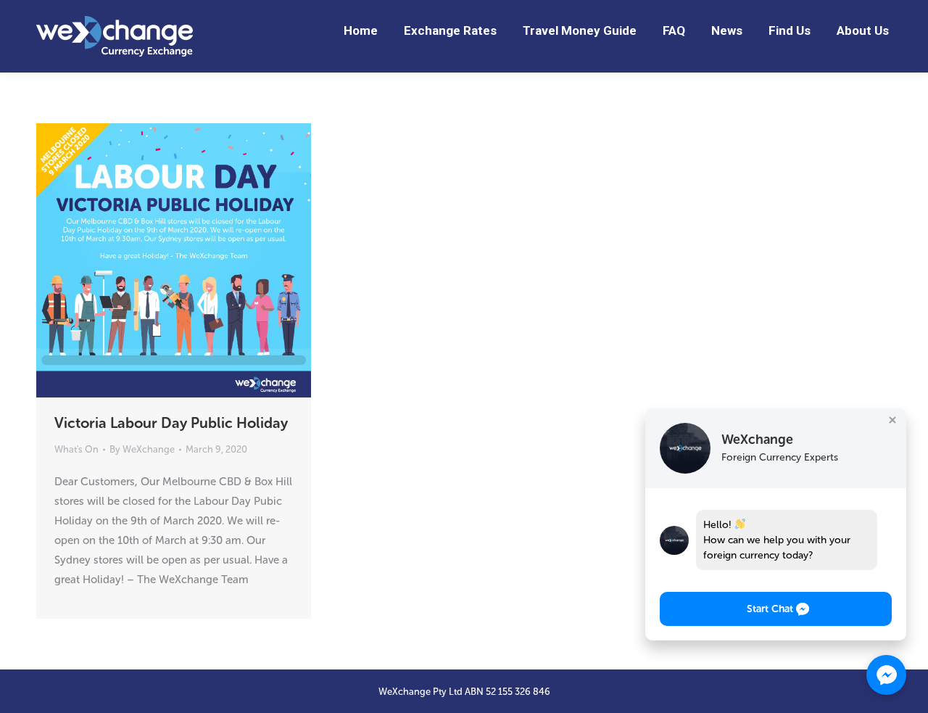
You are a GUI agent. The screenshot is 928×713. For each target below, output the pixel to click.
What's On (76, 449)
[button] (776, 609)
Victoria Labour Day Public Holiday (171, 423)
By (142, 449)
